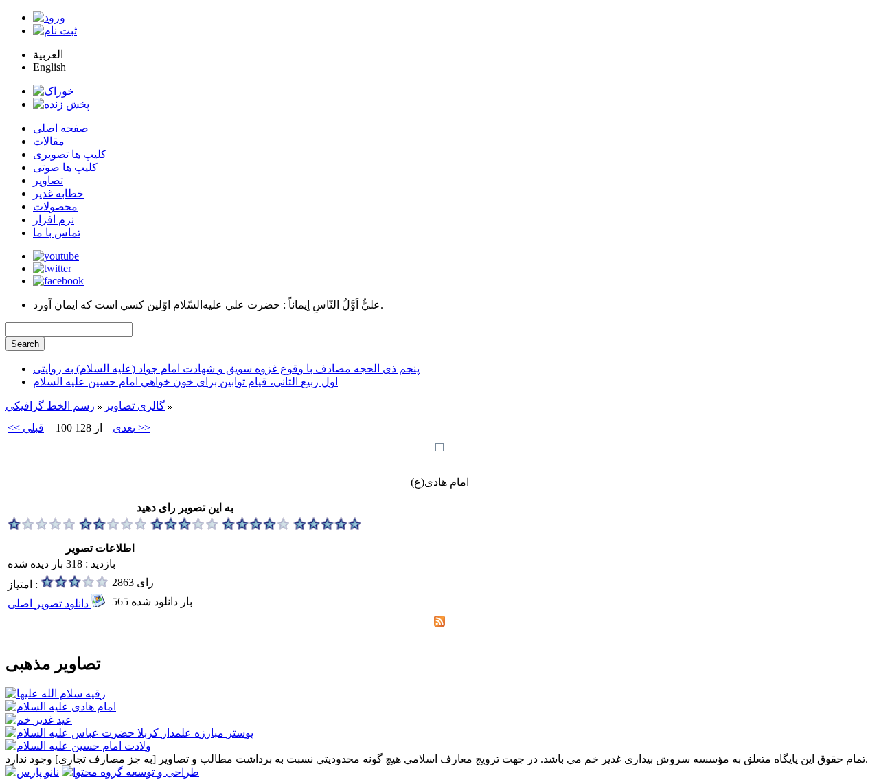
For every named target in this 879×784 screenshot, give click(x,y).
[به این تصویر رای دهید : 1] (42, 527)
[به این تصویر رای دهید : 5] (327, 527)
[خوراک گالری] (439, 623)
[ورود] (49, 17)
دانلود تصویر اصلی (49, 603)
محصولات (55, 206)
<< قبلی (26, 428)
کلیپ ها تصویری (69, 154)
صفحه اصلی (61, 128)
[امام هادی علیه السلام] (60, 707)
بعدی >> (131, 428)
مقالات (49, 141)
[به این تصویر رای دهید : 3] (184, 527)
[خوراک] (53, 91)
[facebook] (58, 281)
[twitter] (52, 268)
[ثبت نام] (55, 30)
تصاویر (48, 180)
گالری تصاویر (134, 406)
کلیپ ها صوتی (65, 167)
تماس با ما (56, 232)
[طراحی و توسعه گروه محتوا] (130, 772)
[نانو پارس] (32, 772)
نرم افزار (53, 219)
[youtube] (56, 256)
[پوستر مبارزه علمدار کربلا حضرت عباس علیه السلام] (129, 733)
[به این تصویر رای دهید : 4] (256, 527)
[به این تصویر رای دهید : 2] (113, 527)
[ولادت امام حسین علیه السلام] (78, 746)
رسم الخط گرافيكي (50, 406)
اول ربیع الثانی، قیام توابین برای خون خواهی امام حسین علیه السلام (185, 382)
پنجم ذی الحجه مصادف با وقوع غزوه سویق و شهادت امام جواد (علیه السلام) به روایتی (226, 368)
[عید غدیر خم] (38, 720)
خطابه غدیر (58, 193)
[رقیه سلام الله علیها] (55, 693)
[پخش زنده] (61, 104)
